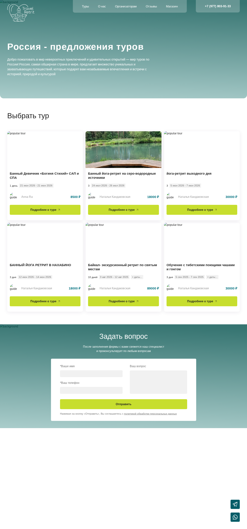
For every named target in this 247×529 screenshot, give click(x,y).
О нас (102, 6)
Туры (85, 6)
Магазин (172, 6)
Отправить (123, 404)
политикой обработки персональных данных (150, 413)
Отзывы (151, 6)
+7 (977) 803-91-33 (218, 6)
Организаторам (126, 6)
